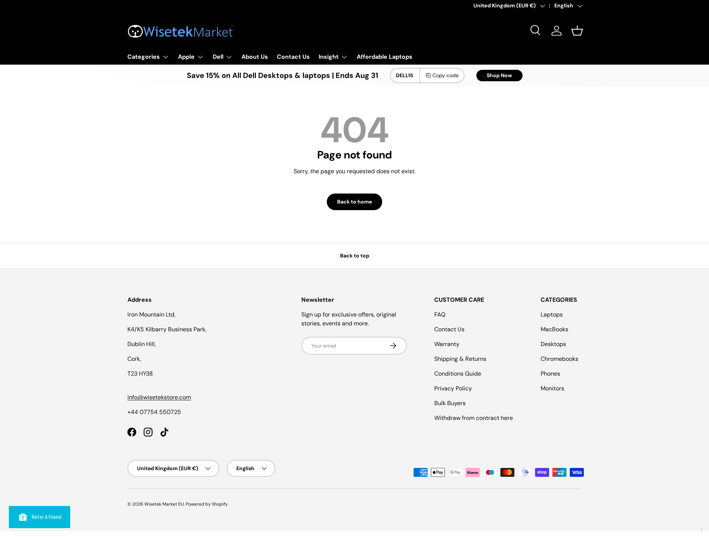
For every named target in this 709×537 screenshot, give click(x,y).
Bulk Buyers (450, 403)
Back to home (354, 201)
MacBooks (554, 329)
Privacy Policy (453, 388)
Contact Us (293, 57)
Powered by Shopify (207, 504)
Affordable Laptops (384, 57)
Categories (143, 57)
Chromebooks (559, 359)
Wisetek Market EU (164, 504)
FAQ (439, 314)
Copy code (445, 75)
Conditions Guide (457, 373)
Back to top (354, 255)
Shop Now (499, 75)
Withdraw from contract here (473, 418)
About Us (255, 57)
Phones (550, 373)
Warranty (446, 344)
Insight (329, 57)
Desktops (553, 344)
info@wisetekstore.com (159, 397)
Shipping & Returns (460, 359)
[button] (577, 31)
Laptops (552, 314)
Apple (186, 57)
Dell (218, 57)
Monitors (552, 388)
